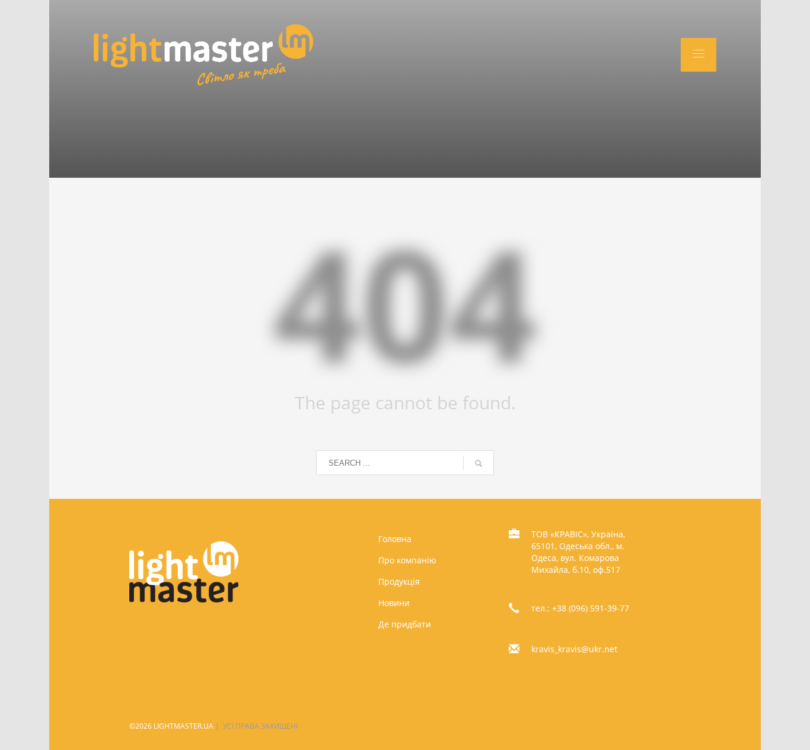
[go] (478, 463)
